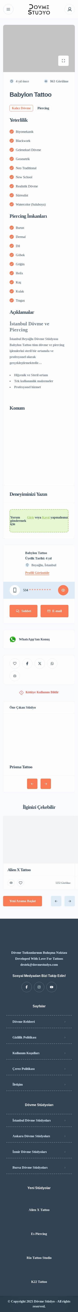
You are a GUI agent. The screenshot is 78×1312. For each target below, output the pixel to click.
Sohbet (26, 611)
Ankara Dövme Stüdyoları (31, 1136)
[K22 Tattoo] (39, 1273)
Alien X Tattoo (39, 1210)
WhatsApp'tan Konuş (34, 639)
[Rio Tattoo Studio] (39, 1249)
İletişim (17, 1084)
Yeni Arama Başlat (22, 901)
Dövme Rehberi (23, 1021)
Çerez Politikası (23, 1069)
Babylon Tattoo (36, 553)
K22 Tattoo (39, 1281)
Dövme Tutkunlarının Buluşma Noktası (39, 952)
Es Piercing (39, 1234)
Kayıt (46, 517)
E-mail (57, 611)
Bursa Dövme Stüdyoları (29, 1167)
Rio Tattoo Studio (39, 1258)
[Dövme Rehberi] (39, 9)
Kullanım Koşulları (25, 1053)
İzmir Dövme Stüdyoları (29, 1152)
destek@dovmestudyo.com (39, 964)
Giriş (30, 517)
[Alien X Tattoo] (39, 1201)
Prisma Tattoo (21, 767)
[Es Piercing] (39, 1225)
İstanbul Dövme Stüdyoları (31, 1120)
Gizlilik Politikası (24, 1037)
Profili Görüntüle (37, 573)
